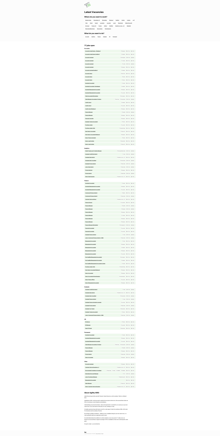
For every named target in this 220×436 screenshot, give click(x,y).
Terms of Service (98, 433)
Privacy (102, 433)
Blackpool (111, 20)
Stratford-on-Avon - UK (119, 26)
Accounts (87, 36)
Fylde (86, 23)
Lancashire (102, 23)
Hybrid (91, 23)
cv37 (134, 20)
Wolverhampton (108, 28)
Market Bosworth (128, 23)
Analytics (93, 36)
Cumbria (128, 20)
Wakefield (129, 26)
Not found (87, 26)
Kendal (96, 23)
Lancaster (109, 23)
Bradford (117, 20)
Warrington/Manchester (90, 28)
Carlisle (123, 20)
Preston (100, 26)
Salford (105, 26)
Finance (99, 36)
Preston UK (94, 26)
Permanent (115, 36)
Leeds (114, 23)
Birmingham (104, 20)
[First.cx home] (85, 432)
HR (109, 36)
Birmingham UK (97, 20)
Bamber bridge (88, 20)
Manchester (120, 23)
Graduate (105, 36)
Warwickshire (99, 28)
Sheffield (111, 26)
